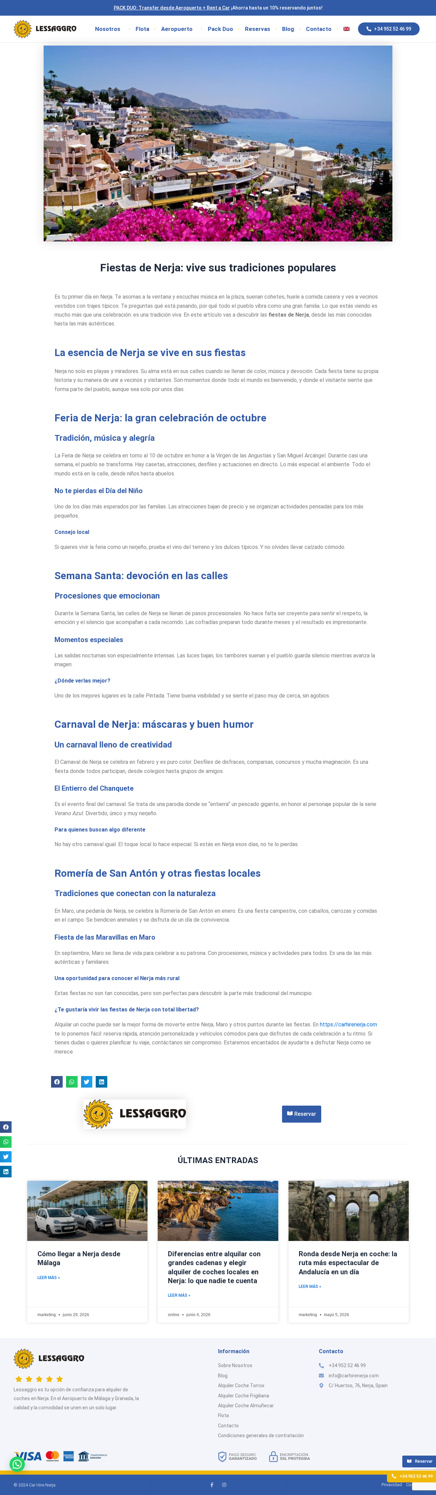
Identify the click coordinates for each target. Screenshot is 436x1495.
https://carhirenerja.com (348, 1024)
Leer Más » (48, 1277)
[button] (6, 1127)
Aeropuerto (176, 29)
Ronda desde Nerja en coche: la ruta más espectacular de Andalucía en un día (348, 1263)
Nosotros (107, 29)
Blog (288, 29)
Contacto (318, 29)
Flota (142, 29)
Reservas (257, 29)
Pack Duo (220, 29)
